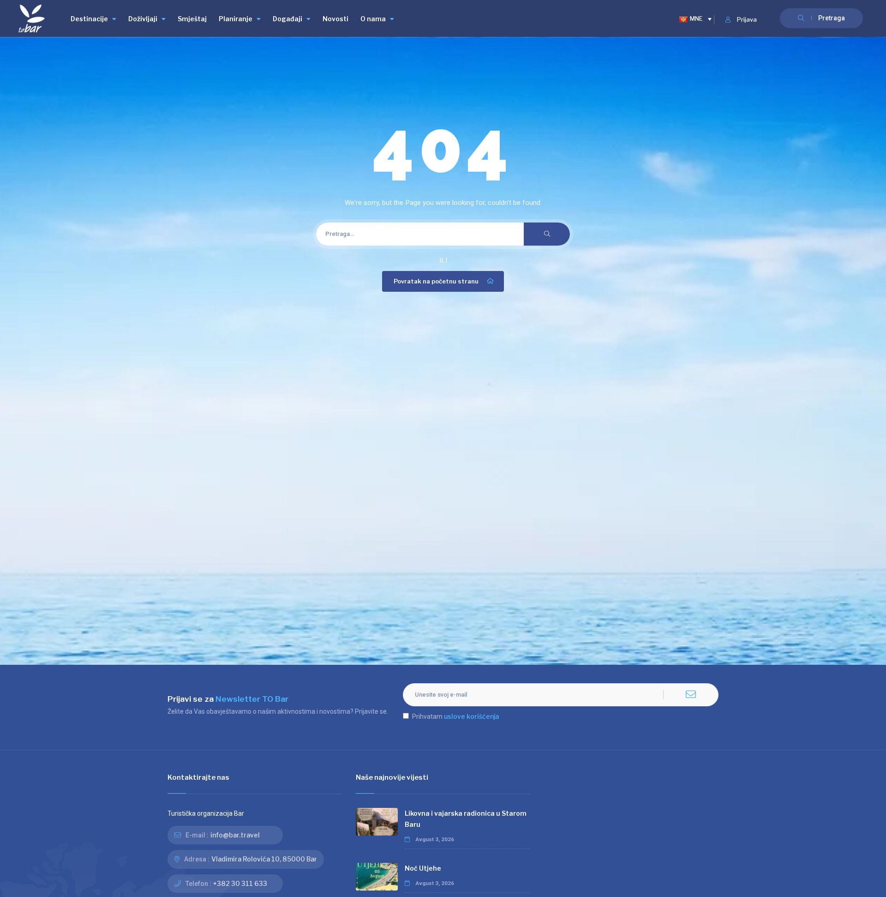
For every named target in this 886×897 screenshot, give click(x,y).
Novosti (335, 19)
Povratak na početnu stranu (436, 281)
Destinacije (89, 19)
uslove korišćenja (471, 716)
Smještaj (192, 19)
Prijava (747, 19)
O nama (373, 19)
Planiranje (235, 19)
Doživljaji (142, 19)
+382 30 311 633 (240, 883)
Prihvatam (455, 716)
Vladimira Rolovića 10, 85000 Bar (264, 859)
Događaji (287, 19)
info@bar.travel (235, 835)
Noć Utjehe (423, 868)
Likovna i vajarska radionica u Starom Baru (466, 818)
